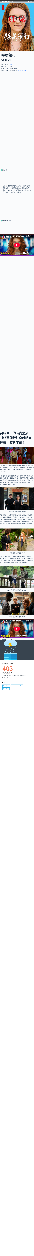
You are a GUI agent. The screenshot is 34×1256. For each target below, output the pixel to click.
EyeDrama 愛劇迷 (7, 1)
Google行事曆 (21, 70)
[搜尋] (28, 1)
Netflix (11, 64)
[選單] (31, 1)
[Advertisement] (17, 90)
